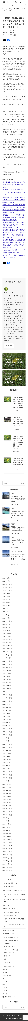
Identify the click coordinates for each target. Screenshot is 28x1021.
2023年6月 (5, 676)
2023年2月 (5, 689)
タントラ (6, 962)
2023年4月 (5, 682)
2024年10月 (6, 627)
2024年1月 (5, 655)
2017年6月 (5, 864)
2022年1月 (5, 725)
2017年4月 (5, 870)
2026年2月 (5, 578)
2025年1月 (5, 618)
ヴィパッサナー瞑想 (10, 35)
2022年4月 (5, 716)
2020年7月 (5, 753)
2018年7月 (5, 824)
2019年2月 (5, 802)
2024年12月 (6, 621)
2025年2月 (5, 615)
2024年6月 (5, 639)
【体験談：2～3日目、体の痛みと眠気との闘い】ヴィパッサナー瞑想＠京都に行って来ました (13, 217)
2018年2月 (5, 839)
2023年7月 (5, 673)
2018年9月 (5, 818)
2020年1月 (5, 769)
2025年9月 (5, 593)
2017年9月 (5, 855)
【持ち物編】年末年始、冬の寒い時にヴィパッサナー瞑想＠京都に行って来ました (13, 184)
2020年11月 (6, 744)
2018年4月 (5, 833)
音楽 (3, 991)
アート (4, 994)
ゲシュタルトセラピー (10, 950)
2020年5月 (5, 759)
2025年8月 (5, 596)
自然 (3, 969)
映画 (3, 984)
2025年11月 (6, 587)
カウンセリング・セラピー (9, 909)
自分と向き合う (7, 933)
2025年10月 (6, 590)
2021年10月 (6, 735)
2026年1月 (5, 581)
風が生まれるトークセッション (11, 890)
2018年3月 (5, 836)
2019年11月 (6, 775)
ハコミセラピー (8, 953)
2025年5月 (5, 606)
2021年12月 (6, 729)
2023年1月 (5, 692)
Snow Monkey (7, 1016)
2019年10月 (6, 778)
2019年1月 (5, 805)
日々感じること (6, 930)
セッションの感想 (9, 916)
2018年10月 (6, 815)
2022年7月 (5, 710)
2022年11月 (6, 698)
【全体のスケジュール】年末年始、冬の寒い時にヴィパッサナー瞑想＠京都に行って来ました (13, 199)
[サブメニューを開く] (24, 879)
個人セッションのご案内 (11, 913)
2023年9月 (5, 667)
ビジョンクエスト (8, 947)
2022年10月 (6, 701)
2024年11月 (6, 624)
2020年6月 (5, 756)
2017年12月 (6, 845)
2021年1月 (5, 741)
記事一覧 (9, 346)
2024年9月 (5, 630)
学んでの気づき (7, 966)
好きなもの (5, 975)
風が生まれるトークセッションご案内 (14, 899)
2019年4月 (5, 796)
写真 (3, 988)
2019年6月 (5, 790)
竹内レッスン (7, 956)
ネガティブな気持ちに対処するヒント (14, 924)
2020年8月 (5, 750)
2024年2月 (5, 652)
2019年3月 (5, 799)
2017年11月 (6, 848)
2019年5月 (5, 793)
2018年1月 (5, 842)
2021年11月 (6, 732)
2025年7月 (5, 599)
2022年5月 (5, 713)
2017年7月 (5, 861)
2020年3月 (5, 765)
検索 (22, 483)
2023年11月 (6, 661)
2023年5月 (5, 679)
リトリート (5, 879)
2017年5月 (5, 867)
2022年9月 (5, 704)
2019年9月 (5, 781)
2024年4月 (5, 646)
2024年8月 (5, 633)
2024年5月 (5, 642)
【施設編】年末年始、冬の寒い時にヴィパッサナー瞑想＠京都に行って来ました (13, 192)
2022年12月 (6, 695)
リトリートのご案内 (9, 883)
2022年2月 (5, 722)
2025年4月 (5, 609)
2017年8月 (5, 858)
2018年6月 (5, 827)
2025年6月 (5, 603)
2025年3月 (5, 612)
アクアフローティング (10, 937)
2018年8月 (5, 821)
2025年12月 (6, 584)
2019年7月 (5, 787)
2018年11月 (6, 812)
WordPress (18, 1018)
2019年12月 (6, 772)
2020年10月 (6, 747)
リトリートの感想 (8, 886)
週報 (3, 906)
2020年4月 (5, 762)
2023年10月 (6, 664)
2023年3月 (5, 686)
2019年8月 (5, 784)
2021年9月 (5, 738)
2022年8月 (5, 707)
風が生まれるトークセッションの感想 (14, 894)
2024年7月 (5, 636)
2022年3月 (5, 719)
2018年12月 (6, 808)
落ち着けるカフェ (7, 997)
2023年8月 (5, 670)
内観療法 (6, 944)
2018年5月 (5, 830)
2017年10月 (6, 852)
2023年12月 (6, 658)
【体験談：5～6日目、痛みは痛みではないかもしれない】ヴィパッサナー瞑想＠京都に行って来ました (13, 224)
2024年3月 (5, 649)
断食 (5, 959)
